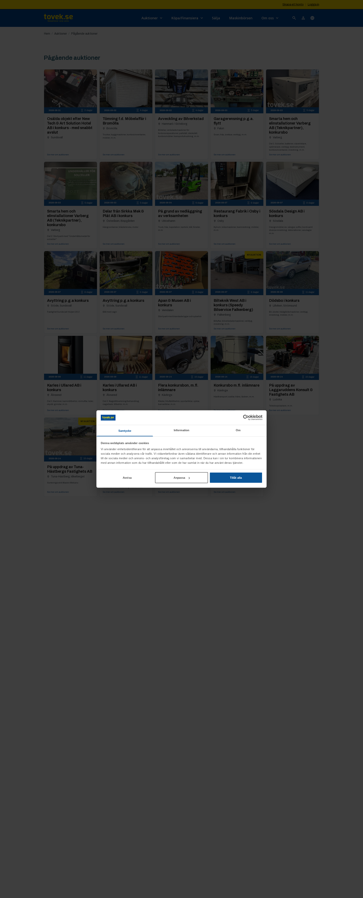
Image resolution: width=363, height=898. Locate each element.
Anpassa (179, 477)
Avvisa (127, 477)
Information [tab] (181, 430)
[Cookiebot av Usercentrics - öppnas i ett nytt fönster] (245, 417)
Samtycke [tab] (124, 430)
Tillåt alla (236, 477)
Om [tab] (238, 430)
